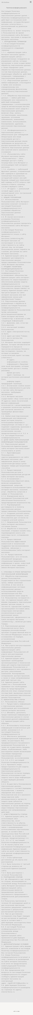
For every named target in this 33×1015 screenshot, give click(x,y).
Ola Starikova (5, 2)
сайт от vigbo (16, 1011)
